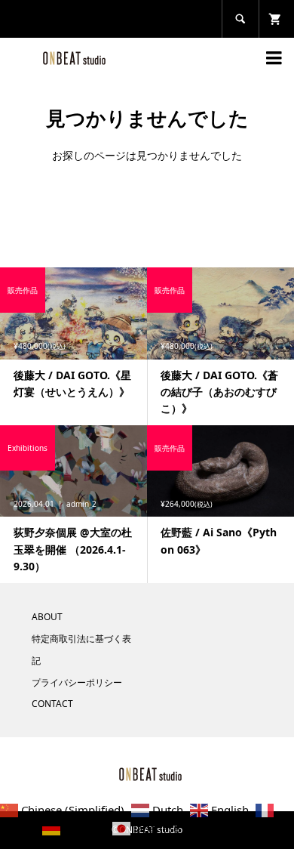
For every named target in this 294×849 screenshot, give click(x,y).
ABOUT (47, 616)
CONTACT (52, 703)
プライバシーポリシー (77, 682)
